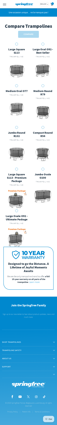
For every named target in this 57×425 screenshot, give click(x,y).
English (43, 4)
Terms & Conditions (42, 412)
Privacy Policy (12, 412)
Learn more (34, 282)
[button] (28, 342)
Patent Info (26, 412)
